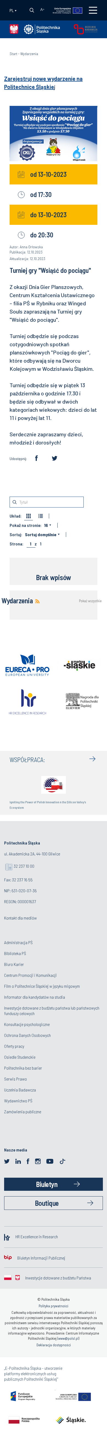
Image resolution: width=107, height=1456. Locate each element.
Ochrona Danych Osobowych (27, 1035)
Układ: (15, 516)
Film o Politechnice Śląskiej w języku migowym (42, 986)
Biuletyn (46, 1184)
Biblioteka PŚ (15, 953)
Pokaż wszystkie (90, 601)
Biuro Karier (14, 964)
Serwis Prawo (15, 1078)
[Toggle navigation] (93, 10)
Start (13, 53)
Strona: (16, 543)
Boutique (47, 1203)
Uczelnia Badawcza (20, 1089)
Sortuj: (16, 534)
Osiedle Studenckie (19, 1057)
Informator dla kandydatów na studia (34, 996)
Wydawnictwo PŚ (18, 1100)
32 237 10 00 (24, 866)
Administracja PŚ (18, 942)
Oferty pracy (14, 1046)
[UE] (65, 10)
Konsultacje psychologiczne (27, 1024)
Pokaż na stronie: (25, 525)
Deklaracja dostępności (53, 1345)
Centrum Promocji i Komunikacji (30, 975)
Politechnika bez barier (23, 1067)
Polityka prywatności (53, 1306)
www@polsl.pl (68, 1338)
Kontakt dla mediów (20, 917)
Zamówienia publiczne (22, 1111)
